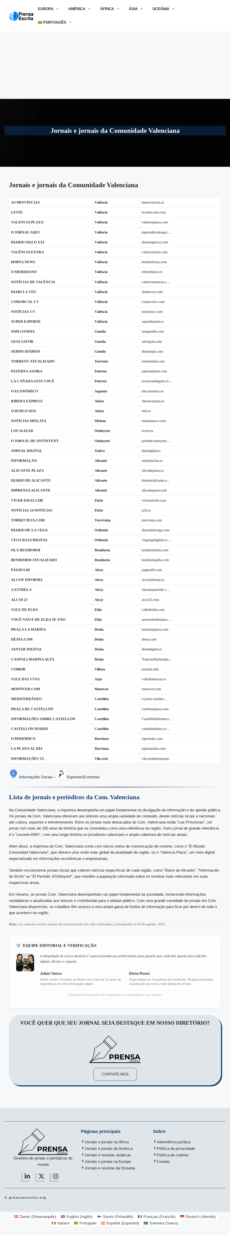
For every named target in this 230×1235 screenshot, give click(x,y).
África (107, 9)
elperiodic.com (152, 739)
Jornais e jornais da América (109, 1148)
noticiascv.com (152, 312)
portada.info (150, 669)
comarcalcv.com (153, 302)
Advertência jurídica (173, 1142)
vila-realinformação (155, 759)
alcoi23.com (150, 600)
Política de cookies (173, 1155)
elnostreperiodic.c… (156, 590)
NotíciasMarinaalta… (157, 659)
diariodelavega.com (155, 530)
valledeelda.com (153, 610)
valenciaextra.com (154, 252)
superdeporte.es (153, 321)
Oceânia (161, 9)
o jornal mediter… (155, 699)
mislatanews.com (154, 421)
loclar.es (147, 431)
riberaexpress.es (153, 401)
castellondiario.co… (156, 729)
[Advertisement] (115, 65)
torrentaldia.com (153, 361)
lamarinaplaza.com (155, 629)
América (76, 9)
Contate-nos (115, 1074)
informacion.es (152, 461)
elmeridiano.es (152, 272)
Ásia (133, 9)
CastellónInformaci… (157, 719)
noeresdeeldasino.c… (157, 619)
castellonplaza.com (155, 709)
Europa (45, 9)
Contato (163, 1161)
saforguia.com (152, 341)
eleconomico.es (153, 391)
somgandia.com (153, 331)
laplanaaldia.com (154, 748)
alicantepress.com (154, 490)
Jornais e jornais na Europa (108, 1161)
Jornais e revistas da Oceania (110, 1168)
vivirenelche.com (154, 500)
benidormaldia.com (155, 560)
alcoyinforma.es (153, 580)
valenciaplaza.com (155, 222)
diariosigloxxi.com (155, 242)
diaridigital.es (151, 451)
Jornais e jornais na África (107, 1142)
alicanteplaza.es (153, 470)
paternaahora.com (154, 371)
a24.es (146, 510)
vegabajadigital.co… (156, 540)
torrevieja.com (152, 520)
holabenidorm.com (155, 550)
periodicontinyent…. (156, 441)
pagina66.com (152, 570)
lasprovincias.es (153, 202)
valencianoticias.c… (156, 282)
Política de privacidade (176, 1148)
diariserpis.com (152, 351)
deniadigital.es (152, 649)
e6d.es (146, 411)
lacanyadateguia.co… (157, 381)
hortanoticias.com (154, 262)
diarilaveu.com (152, 292)
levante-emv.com (154, 212)
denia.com (149, 639)
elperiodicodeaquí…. (156, 232)
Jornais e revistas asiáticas (108, 1155)
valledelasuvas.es (154, 679)
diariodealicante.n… (156, 480)
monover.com (151, 689)
